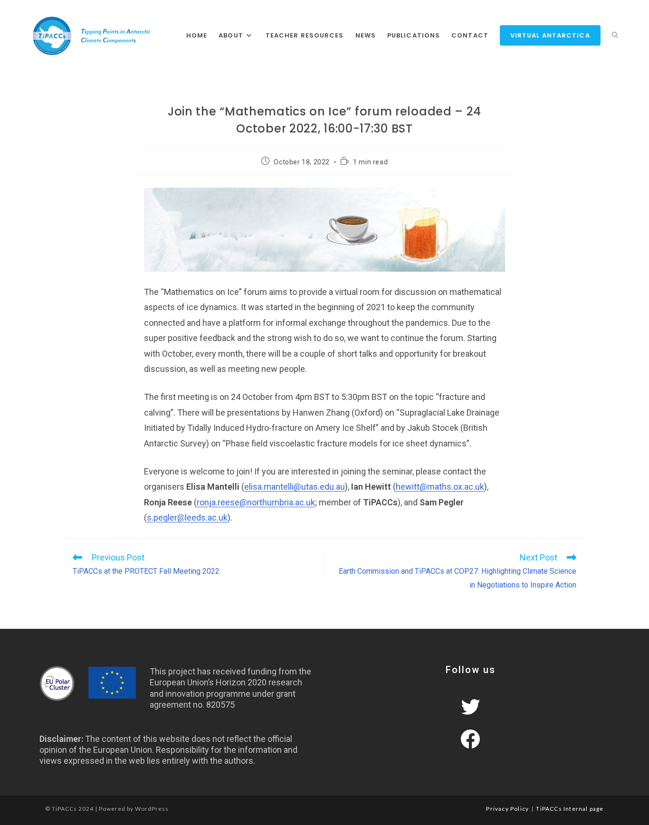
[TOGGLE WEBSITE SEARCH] (615, 35)
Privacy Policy (507, 808)
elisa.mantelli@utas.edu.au (294, 487)
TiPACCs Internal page (569, 808)
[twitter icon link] (470, 706)
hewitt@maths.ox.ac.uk (440, 487)
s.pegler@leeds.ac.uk (187, 517)
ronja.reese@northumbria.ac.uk (256, 502)
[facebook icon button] (470, 739)
